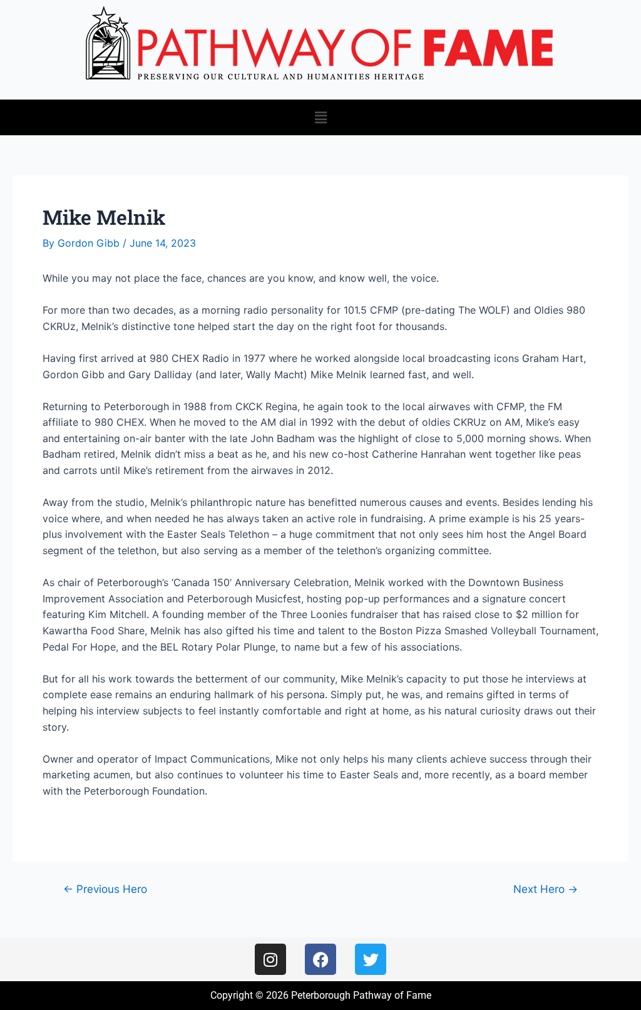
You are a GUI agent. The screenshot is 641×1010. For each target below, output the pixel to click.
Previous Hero (105, 889)
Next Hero (545, 889)
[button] (320, 117)
